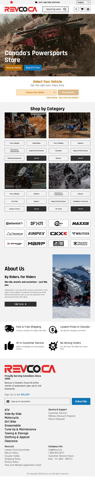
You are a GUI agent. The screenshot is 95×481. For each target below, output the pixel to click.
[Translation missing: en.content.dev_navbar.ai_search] (76, 9)
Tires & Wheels (14, 143)
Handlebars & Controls (80, 201)
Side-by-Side (13, 414)
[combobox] (53, 9)
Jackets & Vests (14, 209)
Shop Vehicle (68, 92)
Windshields (37, 143)
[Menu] (88, 9)
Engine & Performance (36, 151)
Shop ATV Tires (33, 67)
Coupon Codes (12, 456)
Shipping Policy (13, 459)
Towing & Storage (16, 433)
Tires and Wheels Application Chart (23, 465)
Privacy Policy (12, 462)
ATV (7, 410)
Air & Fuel (14, 201)
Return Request (56, 419)
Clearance (11, 441)
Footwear (58, 151)
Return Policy (11, 452)
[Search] (64, 9)
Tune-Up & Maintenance (20, 429)
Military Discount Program (61, 416)
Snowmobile (13, 426)
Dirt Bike (10, 422)
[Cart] (82, 9)
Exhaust (58, 158)
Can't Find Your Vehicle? (69, 97)
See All (36, 158)
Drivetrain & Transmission (14, 151)
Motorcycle (12, 418)
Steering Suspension (14, 158)
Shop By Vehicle (13, 67)
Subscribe (81, 401)
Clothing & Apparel (17, 437)
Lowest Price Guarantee (17, 449)
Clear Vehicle (51, 97)
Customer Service (57, 413)
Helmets (80, 143)
